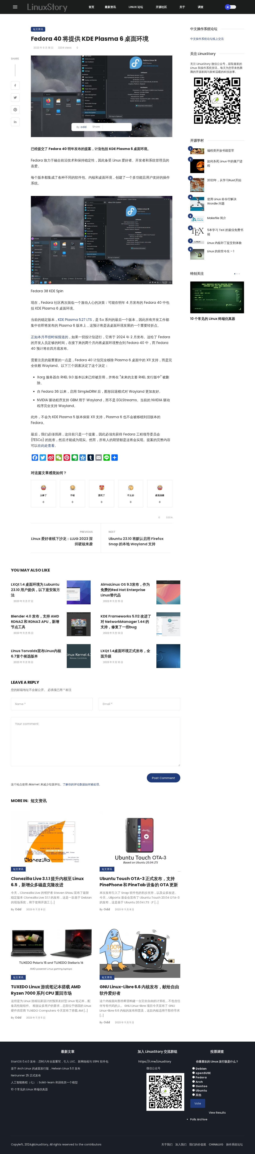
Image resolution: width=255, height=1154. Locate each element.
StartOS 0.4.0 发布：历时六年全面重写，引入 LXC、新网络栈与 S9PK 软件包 (59, 1061)
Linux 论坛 (136, 7)
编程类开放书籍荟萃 (220, 150)
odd (83, 127)
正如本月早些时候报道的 (49, 337)
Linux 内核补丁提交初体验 (224, 243)
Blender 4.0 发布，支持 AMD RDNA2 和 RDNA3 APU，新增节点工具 (35, 621)
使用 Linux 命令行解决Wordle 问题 (221, 201)
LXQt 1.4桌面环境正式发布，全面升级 (125, 653)
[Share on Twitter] (15, 98)
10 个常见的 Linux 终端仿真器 (212, 318)
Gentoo (201, 1086)
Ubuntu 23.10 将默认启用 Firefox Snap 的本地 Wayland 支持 (136, 541)
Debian (201, 1069)
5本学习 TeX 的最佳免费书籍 (225, 232)
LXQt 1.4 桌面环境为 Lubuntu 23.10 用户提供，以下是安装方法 (35, 590)
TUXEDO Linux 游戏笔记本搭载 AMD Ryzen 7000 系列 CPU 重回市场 (46, 990)
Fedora (201, 1077)
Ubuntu (201, 1091)
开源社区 (161, 7)
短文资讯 (38, 29)
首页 (91, 7)
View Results (217, 1113)
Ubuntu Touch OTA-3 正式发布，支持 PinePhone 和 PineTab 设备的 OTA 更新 (139, 882)
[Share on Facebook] (15, 86)
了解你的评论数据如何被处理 (81, 784)
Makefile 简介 (216, 218)
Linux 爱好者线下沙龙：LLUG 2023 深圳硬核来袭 (62, 541)
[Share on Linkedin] (15, 122)
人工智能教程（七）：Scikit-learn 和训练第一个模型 (44, 1082)
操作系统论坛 (234, 1144)
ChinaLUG (216, 1144)
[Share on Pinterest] (15, 110)
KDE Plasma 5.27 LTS (75, 319)
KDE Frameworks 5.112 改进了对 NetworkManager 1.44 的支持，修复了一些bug (126, 621)
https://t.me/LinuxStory (154, 1061)
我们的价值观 (197, 1144)
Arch (199, 1082)
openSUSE (203, 1073)
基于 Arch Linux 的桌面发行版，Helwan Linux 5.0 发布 (45, 1068)
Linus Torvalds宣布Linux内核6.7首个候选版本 (36, 653)
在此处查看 (46, 445)
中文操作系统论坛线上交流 (207, 39)
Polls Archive (198, 1119)
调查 (200, 7)
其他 (198, 1095)
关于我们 (167, 1144)
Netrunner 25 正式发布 (26, 1075)
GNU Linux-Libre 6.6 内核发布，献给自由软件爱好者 (139, 990)
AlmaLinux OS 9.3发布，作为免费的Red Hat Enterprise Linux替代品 (125, 590)
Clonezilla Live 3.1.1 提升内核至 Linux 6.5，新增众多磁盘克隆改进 (47, 882)
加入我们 (180, 1144)
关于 (182, 7)
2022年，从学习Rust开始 (224, 180)
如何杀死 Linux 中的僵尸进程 (224, 163)
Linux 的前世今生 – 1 (220, 251)
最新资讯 (110, 7)
